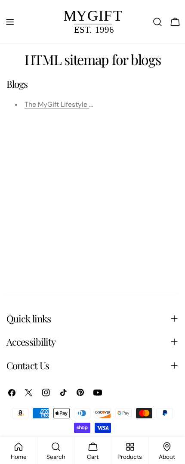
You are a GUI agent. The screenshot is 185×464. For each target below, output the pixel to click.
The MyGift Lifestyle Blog (64, 104)
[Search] (157, 22)
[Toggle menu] (9, 22)
